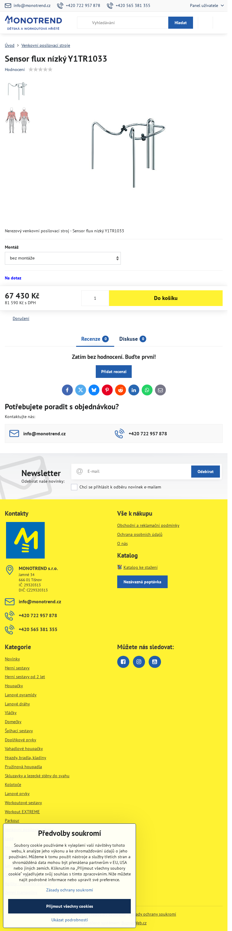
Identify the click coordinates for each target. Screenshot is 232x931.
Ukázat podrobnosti (69, 920)
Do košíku (166, 298)
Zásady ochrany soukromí (152, 914)
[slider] (40, 69)
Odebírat (206, 471)
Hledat (181, 22)
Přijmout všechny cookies (69, 906)
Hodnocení (15, 69)
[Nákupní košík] (205, 23)
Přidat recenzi (114, 371)
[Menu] (220, 23)
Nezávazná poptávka (142, 582)
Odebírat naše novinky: (42, 481)
